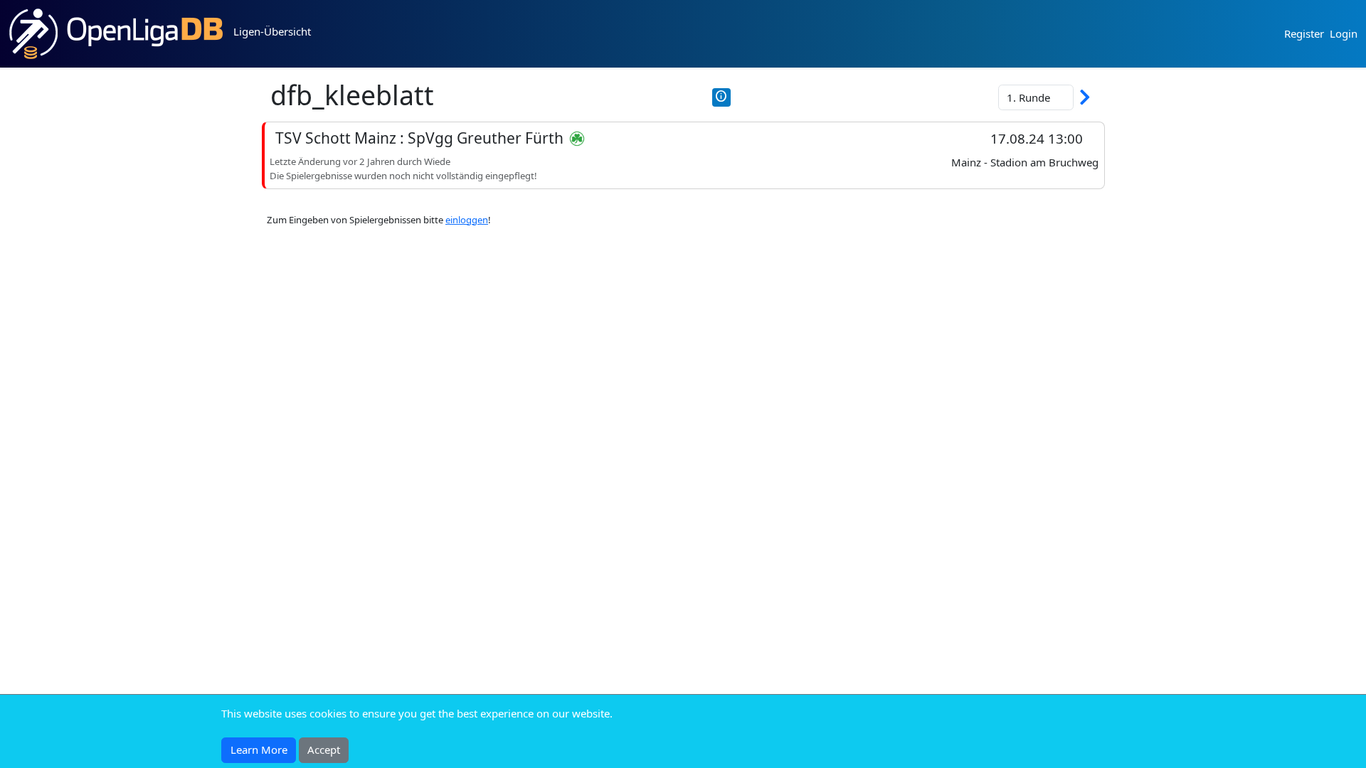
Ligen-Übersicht (272, 31)
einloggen (466, 219)
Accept (323, 749)
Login (1343, 33)
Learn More (259, 749)
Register (1304, 33)
